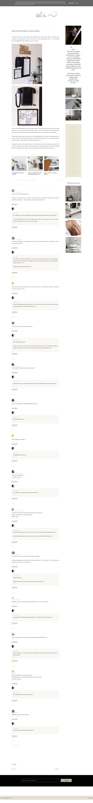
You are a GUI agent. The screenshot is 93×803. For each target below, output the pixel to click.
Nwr (14, 769)
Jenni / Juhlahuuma (16, 366)
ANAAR (91, 798)
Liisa (13, 437)
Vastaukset (15, 204)
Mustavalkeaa (15, 712)
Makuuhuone (73, 143)
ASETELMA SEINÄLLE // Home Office (25, 31)
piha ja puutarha (73, 170)
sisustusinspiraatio (73, 172)
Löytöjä (22, 180)
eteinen (73, 166)
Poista (17, 201)
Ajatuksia (73, 127)
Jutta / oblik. (15, 213)
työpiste (33, 180)
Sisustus (27, 180)
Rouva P (13, 635)
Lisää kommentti (16, 745)
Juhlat (73, 135)
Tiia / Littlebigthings (16, 554)
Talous (73, 162)
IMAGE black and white (17, 473)
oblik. (2, 798)
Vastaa (13, 201)
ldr (57, 769)
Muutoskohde (73, 147)
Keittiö (73, 137)
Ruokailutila (73, 155)
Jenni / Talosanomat (16, 599)
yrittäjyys (73, 174)
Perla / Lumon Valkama (17, 192)
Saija (13, 285)
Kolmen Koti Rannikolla (17, 239)
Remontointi (73, 153)
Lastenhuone (73, 139)
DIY (73, 131)
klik (51, 38)
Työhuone (73, 164)
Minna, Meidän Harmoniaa (17, 510)
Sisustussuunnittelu (73, 159)
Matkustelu (73, 145)
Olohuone (73, 149)
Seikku (13, 324)
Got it (76, 3)
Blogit (73, 129)
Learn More (71, 3)
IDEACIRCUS (73, 133)
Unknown (14, 673)
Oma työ (73, 151)
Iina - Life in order (15, 401)
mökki (73, 168)
